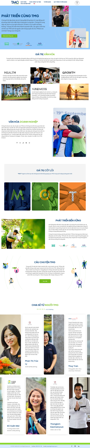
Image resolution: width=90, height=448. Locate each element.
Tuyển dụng (47, 2)
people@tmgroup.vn (52, 446)
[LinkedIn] (26, 143)
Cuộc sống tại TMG (35, 2)
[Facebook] (17, 143)
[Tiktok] (23, 143)
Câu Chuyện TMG (26, 3)
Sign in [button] (77, 2)
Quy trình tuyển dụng (60, 2)
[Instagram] (20, 143)
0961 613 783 (39, 446)
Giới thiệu (23, 2)
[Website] (29, 143)
